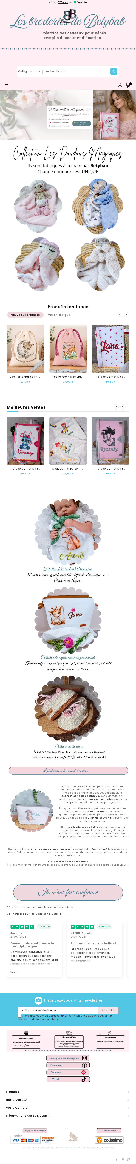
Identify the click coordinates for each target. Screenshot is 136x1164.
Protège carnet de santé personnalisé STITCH (42, 468)
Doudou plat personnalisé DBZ (73, 468)
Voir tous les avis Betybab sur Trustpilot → (36, 914)
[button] (16, 115)
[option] (68, 115)
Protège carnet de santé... (113, 376)
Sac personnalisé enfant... (28, 376)
